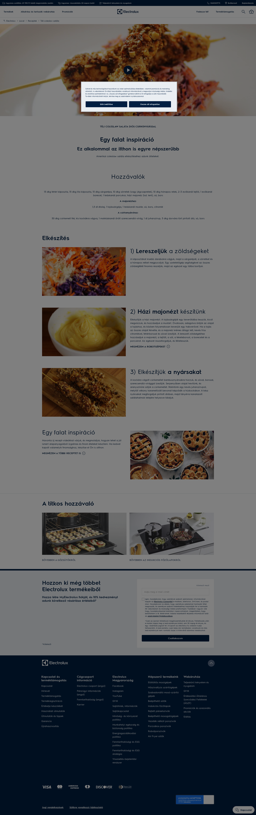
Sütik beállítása (106, 104)
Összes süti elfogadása (150, 104)
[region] (129, 97)
